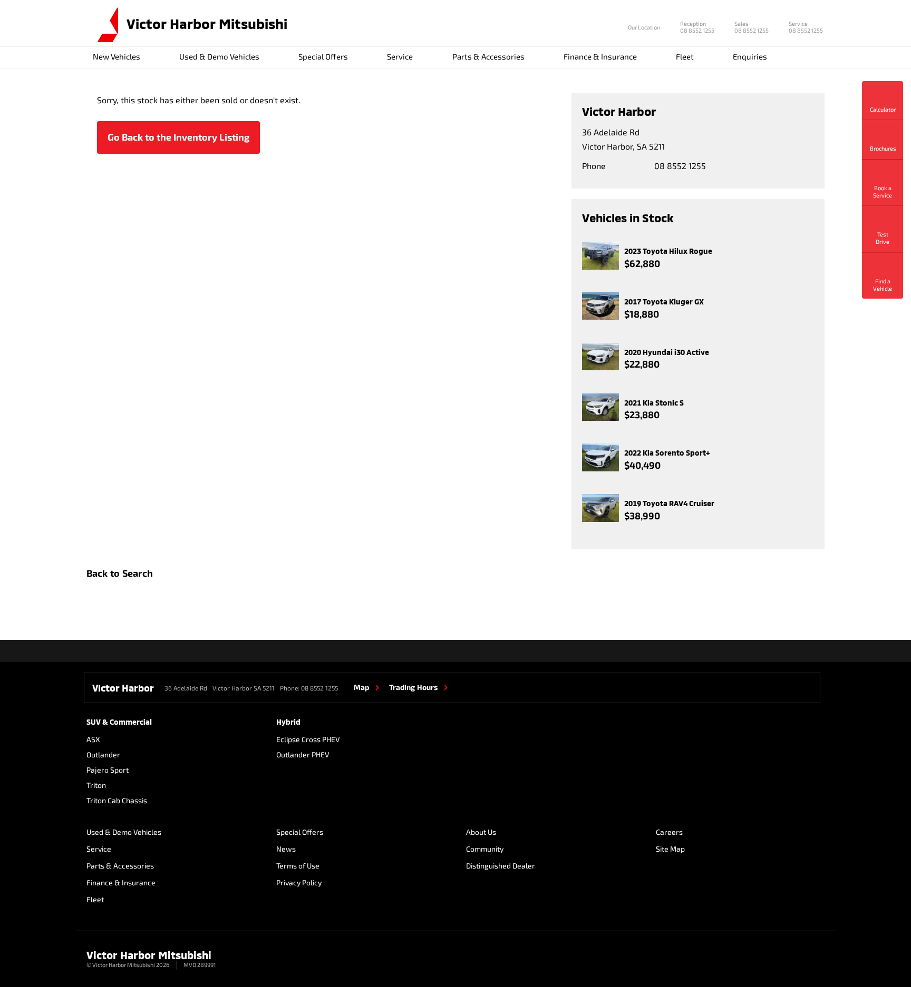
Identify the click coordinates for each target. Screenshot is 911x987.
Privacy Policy (299, 882)
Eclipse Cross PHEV (308, 739)
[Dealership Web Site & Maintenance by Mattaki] (807, 959)
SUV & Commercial (119, 721)
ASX (93, 739)
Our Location (644, 27)
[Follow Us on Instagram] (824, 651)
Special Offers (323, 56)
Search (812, 57)
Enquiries (750, 56)
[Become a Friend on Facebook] (801, 651)
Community (484, 848)
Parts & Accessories (488, 56)
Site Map (670, 848)
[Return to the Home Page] (96, 958)
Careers (669, 831)
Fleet (685, 56)
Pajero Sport (107, 769)
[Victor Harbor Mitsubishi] (102, 23)
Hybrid (288, 721)
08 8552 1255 (697, 28)
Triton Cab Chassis (116, 800)
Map (361, 687)
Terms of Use (297, 865)
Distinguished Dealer (500, 865)
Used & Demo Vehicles (219, 56)
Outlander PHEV (302, 754)
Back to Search (119, 573)
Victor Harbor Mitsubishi (207, 23)
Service (400, 56)
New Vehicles (116, 56)
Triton (96, 785)
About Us (481, 831)
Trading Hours (413, 687)
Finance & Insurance (600, 56)
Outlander (103, 754)
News (286, 848)
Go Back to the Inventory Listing (178, 137)
